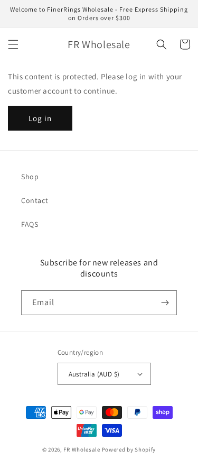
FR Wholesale (81, 449)
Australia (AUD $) (94, 374)
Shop (30, 176)
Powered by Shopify (129, 449)
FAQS (29, 224)
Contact (34, 200)
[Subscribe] (164, 302)
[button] (13, 44)
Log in (40, 118)
